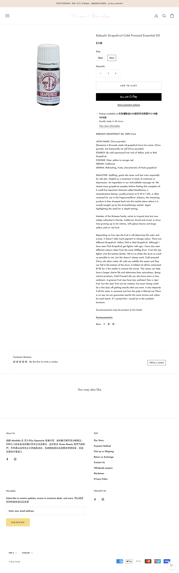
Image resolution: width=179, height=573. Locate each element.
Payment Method (102, 446)
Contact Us (99, 462)
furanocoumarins (104, 317)
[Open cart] (172, 16)
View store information (109, 126)
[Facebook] (104, 324)
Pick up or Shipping (104, 451)
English (26, 553)
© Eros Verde (14, 561)
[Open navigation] (7, 15)
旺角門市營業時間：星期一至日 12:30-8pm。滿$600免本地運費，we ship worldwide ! (89, 3)
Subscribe (18, 522)
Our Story (99, 440)
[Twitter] (109, 324)
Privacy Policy (101, 479)
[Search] (164, 15)
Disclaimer (99, 473)
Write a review (156, 362)
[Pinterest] (113, 324)
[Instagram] (15, 459)
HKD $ (11, 553)
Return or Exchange (104, 457)
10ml (100, 58)
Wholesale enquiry (103, 468)
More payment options (128, 104)
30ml (111, 58)
